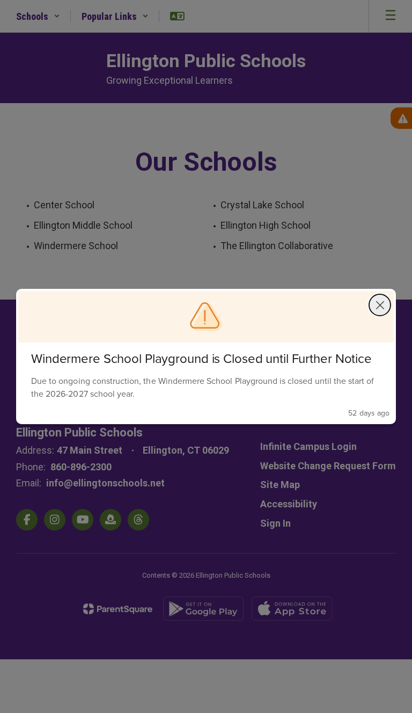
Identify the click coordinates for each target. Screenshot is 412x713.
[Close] (380, 305)
